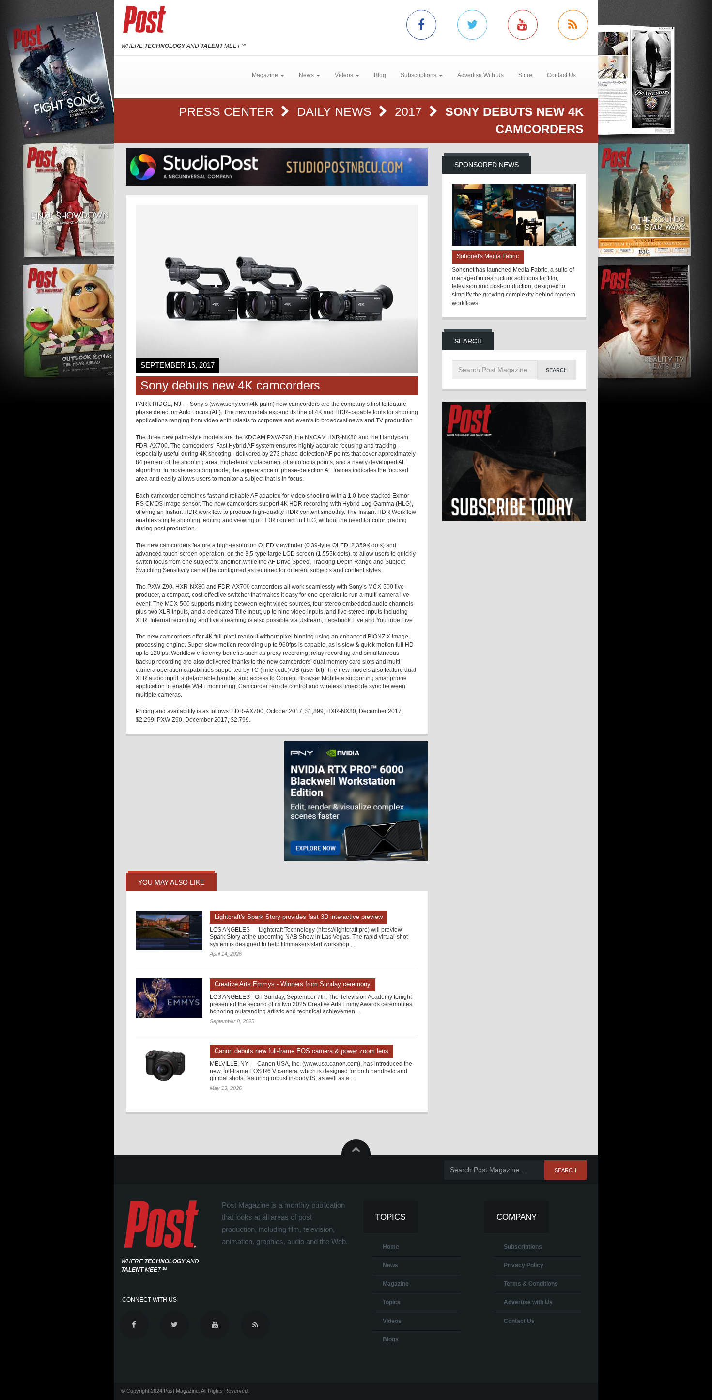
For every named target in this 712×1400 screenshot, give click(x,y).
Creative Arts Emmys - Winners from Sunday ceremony (293, 984)
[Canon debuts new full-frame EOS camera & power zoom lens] (169, 1065)
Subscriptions (523, 1247)
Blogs (391, 1339)
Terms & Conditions (531, 1283)
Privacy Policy (523, 1265)
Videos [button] (345, 75)
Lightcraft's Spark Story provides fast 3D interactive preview (299, 916)
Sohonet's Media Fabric (488, 256)
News (390, 1265)
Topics (392, 1302)
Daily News (336, 111)
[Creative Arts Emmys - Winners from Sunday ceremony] (169, 998)
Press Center (228, 111)
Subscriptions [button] (419, 75)
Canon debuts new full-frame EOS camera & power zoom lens (301, 1051)
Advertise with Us (528, 1302)
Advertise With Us (480, 75)
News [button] (307, 75)
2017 (410, 111)
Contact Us (561, 75)
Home (391, 1247)
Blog (380, 75)
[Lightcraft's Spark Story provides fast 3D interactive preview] (169, 930)
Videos (392, 1321)
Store (525, 75)
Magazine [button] (265, 75)
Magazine (396, 1283)
